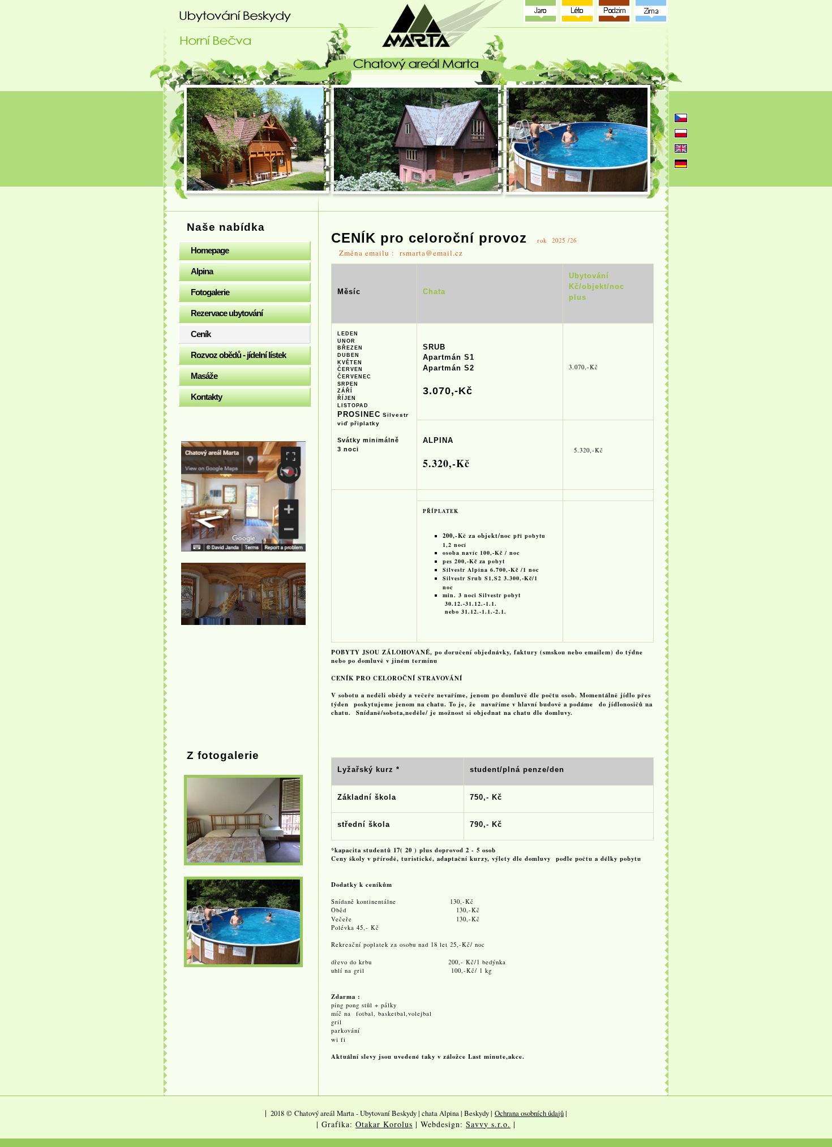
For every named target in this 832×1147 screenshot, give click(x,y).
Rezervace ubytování (227, 313)
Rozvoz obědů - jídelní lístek (238, 355)
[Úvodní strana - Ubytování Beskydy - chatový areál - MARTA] (419, 42)
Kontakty (206, 397)
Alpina (202, 271)
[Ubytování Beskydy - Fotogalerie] (243, 820)
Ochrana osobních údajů (529, 1113)
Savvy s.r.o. (488, 1124)
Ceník (201, 334)
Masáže (204, 376)
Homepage (210, 250)
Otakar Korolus (384, 1124)
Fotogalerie (210, 292)
